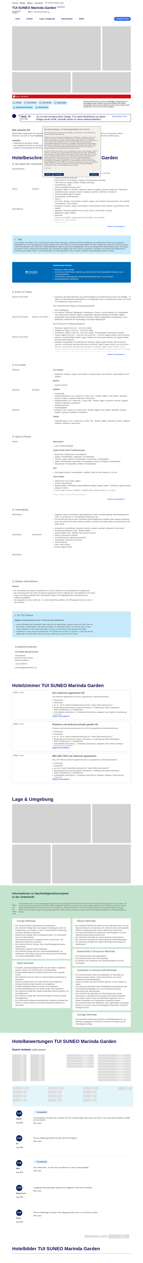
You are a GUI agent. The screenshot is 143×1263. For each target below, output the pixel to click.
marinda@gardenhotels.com (26, 668)
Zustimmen (94, 174)
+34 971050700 (21, 664)
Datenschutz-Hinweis (63, 157)
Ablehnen (48, 174)
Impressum (47, 168)
